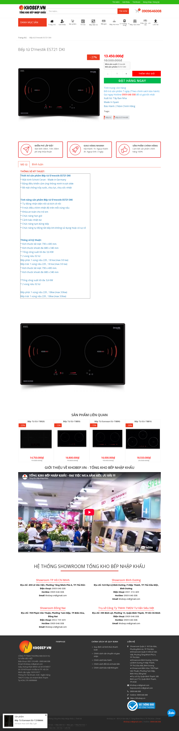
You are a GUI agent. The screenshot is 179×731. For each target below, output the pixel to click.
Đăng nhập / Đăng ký (151, 2)
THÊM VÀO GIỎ (147, 73)
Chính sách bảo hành (103, 660)
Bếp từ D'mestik (122, 117)
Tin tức (50, 725)
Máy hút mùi (80, 725)
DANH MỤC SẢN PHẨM (29, 26)
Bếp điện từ (60, 725)
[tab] (24, 164)
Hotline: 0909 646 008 (139, 695)
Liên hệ (67, 728)
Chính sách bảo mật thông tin (106, 667)
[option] (40, 150)
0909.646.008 (155, 722)
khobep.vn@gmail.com (139, 685)
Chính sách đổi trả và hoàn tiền (107, 664)
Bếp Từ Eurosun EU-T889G (107, 421)
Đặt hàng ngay (132, 81)
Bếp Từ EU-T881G (143, 421)
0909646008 (151, 11)
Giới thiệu (126, 2)
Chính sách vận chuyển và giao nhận (107, 655)
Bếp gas (70, 725)
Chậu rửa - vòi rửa (55, 728)
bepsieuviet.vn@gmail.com (141, 688)
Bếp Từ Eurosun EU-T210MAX (29, 720)
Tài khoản (136, 2)
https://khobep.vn (137, 698)
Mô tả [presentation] (23, 164)
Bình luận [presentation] (37, 164)
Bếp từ (108, 117)
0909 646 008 (135, 691)
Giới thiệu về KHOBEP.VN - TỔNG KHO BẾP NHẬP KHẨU (89, 467)
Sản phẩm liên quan (89, 415)
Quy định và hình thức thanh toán (106, 648)
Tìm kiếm (116, 2)
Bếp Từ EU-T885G (71, 421)
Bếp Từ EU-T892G (36, 421)
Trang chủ (22, 37)
